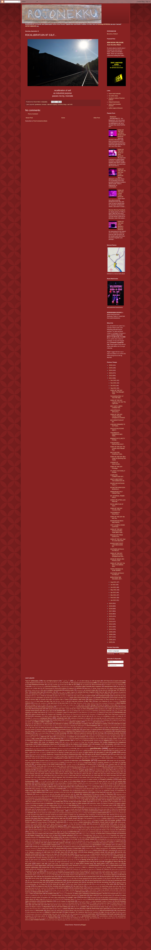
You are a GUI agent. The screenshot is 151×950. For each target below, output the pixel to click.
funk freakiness (53, 748)
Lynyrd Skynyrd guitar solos (90, 788)
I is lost (99, 764)
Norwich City (112, 807)
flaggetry (106, 740)
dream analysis (97, 729)
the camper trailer (93, 873)
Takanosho (91, 869)
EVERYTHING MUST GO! (32, 736)
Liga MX (56, 785)
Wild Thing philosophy (120, 910)
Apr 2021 (113, 592)
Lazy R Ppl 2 (111, 781)
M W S (102, 788)
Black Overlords (114, 701)
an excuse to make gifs (91, 690)
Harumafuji (94, 756)
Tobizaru (61, 893)
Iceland (87, 766)
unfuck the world (93, 899)
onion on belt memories (92, 811)
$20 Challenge (86, 681)
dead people (48, 724)
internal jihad (106, 768)
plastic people (73, 818)
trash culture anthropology (58, 897)
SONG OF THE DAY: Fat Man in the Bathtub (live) (117, 564)
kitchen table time (52, 779)
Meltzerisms (44, 794)
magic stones (29, 790)
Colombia (27, 718)
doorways (39, 729)
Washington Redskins (117, 905)
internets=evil (29, 770)
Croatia (114, 720)
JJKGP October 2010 (43, 777)
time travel (39, 893)
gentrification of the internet (33, 750)
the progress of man (41, 886)
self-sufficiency (119, 844)
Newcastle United (107, 805)
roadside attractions (67, 835)
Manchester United (79, 790)
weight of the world (116, 906)
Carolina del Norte (85, 710)
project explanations (85, 822)
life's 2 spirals (119, 783)
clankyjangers (38, 716)
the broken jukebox (79, 873)
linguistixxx (96, 785)
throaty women (92, 891)
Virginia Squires (116, 903)
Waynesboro (47, 906)
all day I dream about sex (99, 688)
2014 (110, 619)
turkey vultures (29, 899)
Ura (57, 901)
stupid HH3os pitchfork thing (84, 863)
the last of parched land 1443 (117, 880)
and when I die (50, 692)
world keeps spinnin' (39, 916)
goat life (106, 750)
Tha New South (31, 873)
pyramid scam (105, 824)
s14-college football (88, 839)
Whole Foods (50, 910)
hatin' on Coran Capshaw (115, 756)
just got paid (95, 777)
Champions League (61, 712)
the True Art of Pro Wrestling (46, 888)
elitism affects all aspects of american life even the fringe (87, 733)
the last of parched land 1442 (96, 880)
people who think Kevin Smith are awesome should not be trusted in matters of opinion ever (51, 814)
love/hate (60, 788)
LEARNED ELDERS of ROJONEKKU (45, 783)
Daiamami (88, 722)
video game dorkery (73, 903)
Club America (97, 716)
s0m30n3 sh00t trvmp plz (33, 839)
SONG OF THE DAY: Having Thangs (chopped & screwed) (117, 416)
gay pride (111, 748)
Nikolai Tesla (39, 807)
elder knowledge (61, 733)
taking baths (115, 869)
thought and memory (68, 891)
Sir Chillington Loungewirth (34, 852)
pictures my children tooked (48, 816)
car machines (58, 710)
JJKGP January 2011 (46, 773)
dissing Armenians (88, 727)
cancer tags (48, 710)
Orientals (30, 813)
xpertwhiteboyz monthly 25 (107, 916)
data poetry (28, 723)
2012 (110, 624)
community (35, 718)
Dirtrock (69, 727)
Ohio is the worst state (103, 809)
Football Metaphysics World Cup (47, 744)
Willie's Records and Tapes (108, 912)
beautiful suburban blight (31, 699)
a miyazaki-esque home (66, 686)
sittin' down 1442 (62, 852)
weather (83, 906)
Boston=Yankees (53, 705)
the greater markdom (96, 878)
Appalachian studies (36, 694)
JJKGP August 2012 (70, 771)
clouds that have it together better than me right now (77, 716)
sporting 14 (44, 859)
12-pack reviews (118, 681)
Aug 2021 (114, 582)
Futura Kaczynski (63, 748)
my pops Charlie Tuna (83, 801)
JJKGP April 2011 (42, 771)
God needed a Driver (117, 750)
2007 (110, 637)
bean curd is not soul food (78, 697)
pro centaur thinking (72, 822)
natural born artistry (95, 803)
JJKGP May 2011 (86, 775)
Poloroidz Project (41, 820)
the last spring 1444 (105, 882)
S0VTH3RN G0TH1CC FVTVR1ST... (117, 549)
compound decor (46, 718)
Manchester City (67, 790)
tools (33, 895)
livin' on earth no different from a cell (49, 787)
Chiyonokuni (76, 714)
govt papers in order (103, 752)
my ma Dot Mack (46, 801)
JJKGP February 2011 (117, 771)
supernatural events (116, 865)
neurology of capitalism (37, 805)
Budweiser (113, 117)
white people (39, 910)
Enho (42, 735)
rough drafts (82, 837)
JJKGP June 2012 (35, 775)
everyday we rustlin (86, 735)
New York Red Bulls (95, 805)
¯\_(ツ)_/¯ (65, 681)
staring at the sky (87, 859)
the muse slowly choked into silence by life (79, 884)
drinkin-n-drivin (41, 731)
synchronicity (48, 869)
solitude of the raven (81, 856)
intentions (97, 768)
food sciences (94, 742)
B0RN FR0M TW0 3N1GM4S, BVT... (116, 578)
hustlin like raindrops (103, 762)
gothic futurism (89, 752)
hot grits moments (53, 762)
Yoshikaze (76, 918)
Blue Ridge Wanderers (76, 703)
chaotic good (72, 712)
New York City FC (83, 805)
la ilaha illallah (75, 781)
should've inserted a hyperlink (75, 850)
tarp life (35, 871)
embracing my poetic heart (115, 733)
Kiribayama (34, 779)
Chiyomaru (67, 714)
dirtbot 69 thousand (46, 727)
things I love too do (58, 890)
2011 (110, 627)
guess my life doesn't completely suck (99, 754)
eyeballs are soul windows (77, 737)
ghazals (73, 750)
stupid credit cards (53, 863)
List (102, 785)
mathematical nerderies (81, 792)
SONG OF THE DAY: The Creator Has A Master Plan (117, 448)
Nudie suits (31, 809)
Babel (69, 695)
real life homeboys (38, 829)
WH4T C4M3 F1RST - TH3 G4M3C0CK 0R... (117, 480)
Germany (53, 750)
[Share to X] (56, 102)
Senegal (35, 846)
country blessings (44, 720)
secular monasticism (84, 844)
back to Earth (91, 696)
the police (111, 884)
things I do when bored (44, 890)
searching (62, 844)
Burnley (51, 708)
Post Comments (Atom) (40, 121)
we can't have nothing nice (62, 906)
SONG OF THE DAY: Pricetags (116, 467)
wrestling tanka (65, 916)
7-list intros (120, 684)
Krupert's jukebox (106, 779)
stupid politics (101, 863)
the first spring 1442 (108, 876)
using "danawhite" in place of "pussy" (102, 901)
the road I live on (79, 886)
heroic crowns (106, 758)
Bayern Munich (59, 697)
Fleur (26, 742)
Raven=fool (75, 828)
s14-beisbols (66, 839)
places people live (85, 816)
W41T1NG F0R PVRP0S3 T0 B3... (116, 453)
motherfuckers (102, 798)
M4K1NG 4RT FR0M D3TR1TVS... (116, 535)
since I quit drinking (110, 850)
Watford (27, 906)
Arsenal (69, 694)
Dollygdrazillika (115, 727)
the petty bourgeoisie (99, 884)
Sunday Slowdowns (73, 865)
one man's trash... (59, 811)
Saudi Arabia (109, 841)
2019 (110, 606)
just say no (104, 777)
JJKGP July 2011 (86, 773)
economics (109, 731)
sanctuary (80, 841)
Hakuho (42, 756)
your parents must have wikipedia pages (55, 919)
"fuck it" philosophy (31, 681)
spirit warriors (34, 859)
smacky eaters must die (83, 854)
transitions (45, 897)
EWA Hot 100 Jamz (47, 737)
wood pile (75, 914)
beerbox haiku (59, 699)
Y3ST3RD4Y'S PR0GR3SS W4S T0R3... (116, 434)
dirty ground (77, 727)
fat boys (66, 738)
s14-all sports (45, 839)
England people (34, 735)
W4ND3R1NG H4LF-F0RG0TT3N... (116, 492)
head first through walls (45, 758)
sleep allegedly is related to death (94, 852)
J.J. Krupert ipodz (82, 770)
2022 (110, 375)
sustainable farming (60, 867)
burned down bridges (83, 707)
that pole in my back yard (47, 873)
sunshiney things (62, 104)
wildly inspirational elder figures (35, 912)
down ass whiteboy (50, 729)
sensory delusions (44, 846)
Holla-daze (75, 760)
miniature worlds (68, 796)
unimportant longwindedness (110, 899)
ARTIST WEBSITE (30, 26)
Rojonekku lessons (30, 837)
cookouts (87, 718)
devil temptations (92, 725)
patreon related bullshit (99, 813)
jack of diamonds (97, 770)
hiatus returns (29, 760)
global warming (88, 750)
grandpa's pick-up (35, 754)
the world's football (62, 888)
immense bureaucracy (117, 766)
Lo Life (89, 786)
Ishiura (68, 770)
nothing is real (121, 807)
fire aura (98, 740)
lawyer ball (102, 781)
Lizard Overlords (79, 787)
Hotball (62, 762)
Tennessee (93, 871)
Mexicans (110, 794)
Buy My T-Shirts (76, 708)
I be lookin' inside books (55, 764)
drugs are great (52, 731)
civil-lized (28, 716)
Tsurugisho (116, 897)
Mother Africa (74, 798)
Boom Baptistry (121, 703)
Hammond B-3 (50, 756)
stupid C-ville (40, 863)
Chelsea (100, 712)
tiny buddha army (51, 893)
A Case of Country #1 (37, 686)
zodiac (86, 919)
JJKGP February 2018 (31, 773)
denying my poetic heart (77, 725)
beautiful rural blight (118, 697)
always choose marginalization (117, 688)
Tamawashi (28, 871)
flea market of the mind (118, 740)
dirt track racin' (34, 727)
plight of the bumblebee (86, 818)
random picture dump (91, 826)
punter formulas (64, 824)
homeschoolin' (102, 760)
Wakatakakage (83, 905)
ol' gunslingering (121, 809)
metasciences (87, 794)
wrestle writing (52, 916)
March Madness (37, 792)
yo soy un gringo (65, 918)
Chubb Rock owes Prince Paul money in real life (110, 714)
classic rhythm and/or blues (51, 716)
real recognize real (71, 829)
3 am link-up (55, 684)
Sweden (109, 867)
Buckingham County (31, 707)
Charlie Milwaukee (82, 712)
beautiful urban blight (46, 699)
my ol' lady (69, 801)
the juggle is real (34, 880)
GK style (80, 750)
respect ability (85, 833)
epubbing (48, 735)
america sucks (69, 690)
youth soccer (71, 919)
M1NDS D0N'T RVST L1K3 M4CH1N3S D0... (116, 545)
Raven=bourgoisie (65, 827)
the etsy (99, 874)
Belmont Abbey (99, 699)
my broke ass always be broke (92, 800)
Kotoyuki (84, 779)
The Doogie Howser (68, 874)
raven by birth (32, 828)
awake (56, 695)
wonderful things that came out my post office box (56, 914)
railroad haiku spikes (40, 826)
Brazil (100, 705)
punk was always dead (51, 824)
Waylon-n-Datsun (36, 906)
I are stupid (115, 762)
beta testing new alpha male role (46, 701)
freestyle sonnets (82, 746)
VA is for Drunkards (120, 901)
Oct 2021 (113, 385)
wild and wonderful (105, 910)
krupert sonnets (93, 779)
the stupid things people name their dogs (110, 886)
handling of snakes (83, 756)
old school (40, 811)
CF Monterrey (51, 712)
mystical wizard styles (38, 803)
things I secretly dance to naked (74, 890)
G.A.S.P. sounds (83, 748)
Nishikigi (47, 807)
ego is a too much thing (41, 733)
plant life (117, 816)
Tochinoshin (69, 893)
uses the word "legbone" (84, 901)
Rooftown (73, 837)
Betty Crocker (61, 701)
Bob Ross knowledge (101, 703)
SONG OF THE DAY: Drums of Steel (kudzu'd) (121, 153)
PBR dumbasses (113, 812)
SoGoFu (70, 855)
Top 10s (39, 895)
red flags (31, 831)
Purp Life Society (75, 824)
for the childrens (73, 744)
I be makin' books (70, 764)
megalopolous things (120, 792)
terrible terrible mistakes (104, 871)
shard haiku (77, 848)
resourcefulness (121, 831)
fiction (56, 740)
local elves (96, 787)
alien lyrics (88, 688)
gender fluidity (120, 748)
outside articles (52, 812)
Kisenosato (42, 779)
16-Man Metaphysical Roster (50, 682)
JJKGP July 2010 (74, 773)
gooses (81, 752)
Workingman (103, 914)
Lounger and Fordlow (49, 788)
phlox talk (27, 816)
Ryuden (124, 837)
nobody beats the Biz (90, 807)
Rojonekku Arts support (117, 835)
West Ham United (47, 908)
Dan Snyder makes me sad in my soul (114, 722)
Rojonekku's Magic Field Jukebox (49, 837)
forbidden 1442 (87, 744)
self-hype (108, 845)
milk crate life (45, 796)
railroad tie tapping (52, 104)
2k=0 (49, 684)
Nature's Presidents (108, 803)
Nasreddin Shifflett (71, 803)
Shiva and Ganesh (30, 850)
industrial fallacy (77, 768)
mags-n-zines (41, 790)
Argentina (54, 694)
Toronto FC (46, 895)
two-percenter (48, 899)
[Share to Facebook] (58, 102)
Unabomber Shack (69, 899)
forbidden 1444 (112, 744)
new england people (51, 805)
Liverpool (33, 786)
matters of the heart (97, 792)
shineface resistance (117, 848)
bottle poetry (81, 705)
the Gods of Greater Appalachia (80, 878)
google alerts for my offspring (55, 752)
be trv (66, 697)
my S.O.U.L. (96, 801)
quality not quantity (119, 824)
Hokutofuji (66, 760)
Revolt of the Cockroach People (107, 833)
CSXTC (29, 722)
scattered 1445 (86, 843)
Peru (113, 814)
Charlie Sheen (93, 712)
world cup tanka (115, 914)
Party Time (87, 812)
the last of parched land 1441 (75, 880)
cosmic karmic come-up (113, 718)
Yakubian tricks (53, 918)
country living (57, 720)
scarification (28, 843)
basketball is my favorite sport (45, 697)
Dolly (106, 727)
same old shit (71, 841)
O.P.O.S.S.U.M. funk (63, 809)
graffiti (114, 752)
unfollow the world (81, 899)
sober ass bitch (60, 855)
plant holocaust (108, 816)
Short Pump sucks (60, 850)
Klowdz (61, 779)
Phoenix (34, 816)
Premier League (30, 822)
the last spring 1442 (75, 882)
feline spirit (123, 738)
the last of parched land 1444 (37, 882)
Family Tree (46, 738)
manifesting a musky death (94, 790)
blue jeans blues (63, 703)
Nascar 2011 (60, 803)
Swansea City (100, 867)
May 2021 (114, 590)
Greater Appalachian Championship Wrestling (54, 754)
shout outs (88, 850)
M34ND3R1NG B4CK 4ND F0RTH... (116, 521)
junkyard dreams (73, 777)
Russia (105, 837)
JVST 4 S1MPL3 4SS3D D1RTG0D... (117, 525)
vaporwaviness (50, 903)
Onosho (114, 811)
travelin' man (72, 897)
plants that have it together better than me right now (49, 818)
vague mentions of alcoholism (36, 903)
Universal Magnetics (46, 901)
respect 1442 (42, 833)
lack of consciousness (90, 781)
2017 (110, 611)
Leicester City (97, 783)
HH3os (121, 758)
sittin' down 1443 (76, 852)
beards (91, 697)
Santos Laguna (89, 841)
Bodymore (112, 703)
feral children (39, 740)
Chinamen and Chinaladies (55, 714)
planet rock (97, 816)
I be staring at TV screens (85, 764)
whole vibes (60, 910)
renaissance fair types (95, 831)
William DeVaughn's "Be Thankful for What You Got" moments (81, 912)
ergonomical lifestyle (58, 735)
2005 (110, 642)
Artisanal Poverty (119, 694)
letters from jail (108, 783)
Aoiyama (115, 692)
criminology (106, 720)
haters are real (103, 756)
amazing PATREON (104, 24)
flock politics (34, 742)
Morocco (49, 798)
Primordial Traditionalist (56, 822)
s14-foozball (100, 839)
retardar (93, 833)
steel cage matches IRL (111, 859)
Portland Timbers (86, 820)
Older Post (97, 118)
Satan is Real (99, 841)
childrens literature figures (38, 714)
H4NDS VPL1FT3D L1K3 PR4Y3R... (117, 500)
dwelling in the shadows (73, 731)
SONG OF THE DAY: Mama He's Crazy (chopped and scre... (117, 555)
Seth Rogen (99, 846)
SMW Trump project (118, 854)
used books (71, 901)
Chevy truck (108, 712)
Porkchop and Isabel (74, 820)
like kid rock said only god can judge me (71, 785)
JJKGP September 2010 (58, 777)
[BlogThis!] (54, 102)
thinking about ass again (55, 891)
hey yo (115, 758)
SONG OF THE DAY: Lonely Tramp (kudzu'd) (121, 194)
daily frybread (97, 722)
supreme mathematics (32, 867)
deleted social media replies (45, 725)
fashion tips (57, 738)
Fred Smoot (54, 746)
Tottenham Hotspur (56, 895)
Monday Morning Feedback (117, 210)
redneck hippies (56, 831)
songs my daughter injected (64, 857)
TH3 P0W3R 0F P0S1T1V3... (115, 513)
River (56, 835)
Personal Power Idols (103, 814)
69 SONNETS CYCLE (109, 684)
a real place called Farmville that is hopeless (88, 686)
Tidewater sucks (120, 891)
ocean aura (74, 809)
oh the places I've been (87, 809)
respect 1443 (53, 833)
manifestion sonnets (109, 790)
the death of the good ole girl (42, 874)
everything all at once (101, 735)
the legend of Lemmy (120, 882)
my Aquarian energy (75, 800)
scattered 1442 (51, 843)
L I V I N (41, 781)
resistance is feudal (109, 831)
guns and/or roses (118, 754)
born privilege (32, 705)
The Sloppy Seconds (92, 886)
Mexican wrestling (99, 794)
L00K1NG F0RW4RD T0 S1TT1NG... (117, 425)
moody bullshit (41, 798)
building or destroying (47, 707)
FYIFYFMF (73, 748)
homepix (44, 104)
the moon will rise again (57, 884)
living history (67, 787)
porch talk (63, 820)
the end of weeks (90, 874)
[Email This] (52, 102)
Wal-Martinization (94, 905)
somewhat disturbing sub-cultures (45, 857)
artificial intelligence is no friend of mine (84, 694)
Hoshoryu (44, 762)
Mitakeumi (79, 796)
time (31, 893)
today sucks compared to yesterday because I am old (91, 893)
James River (109, 770)
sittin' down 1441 (49, 852)
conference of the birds (77, 718)
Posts (111, 662)
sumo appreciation (40, 865)
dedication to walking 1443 (103, 724)
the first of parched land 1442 (48, 876)
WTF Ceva (76, 916)
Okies (113, 809)
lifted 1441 (28, 785)
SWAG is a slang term (88, 867)
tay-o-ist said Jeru (51, 871)
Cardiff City (68, 710)
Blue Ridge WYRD (89, 703)
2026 (110, 365)
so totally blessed (49, 855)
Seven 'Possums (31, 848)
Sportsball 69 (55, 859)
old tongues (49, 811)
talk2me (122, 869)
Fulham (45, 748)
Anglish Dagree (71, 692)
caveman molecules (106, 710)
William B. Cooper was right (53, 912)
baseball (32, 697)
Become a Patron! (112, 34)
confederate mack (62, 718)
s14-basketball (55, 839)
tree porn (84, 897)
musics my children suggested (60, 800)
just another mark (85, 777)
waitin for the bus (72, 905)
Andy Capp (61, 692)
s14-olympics (118, 839)
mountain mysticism (115, 798)
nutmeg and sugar (41, 809)
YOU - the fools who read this (89, 918)
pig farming (73, 816)
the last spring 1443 (90, 882)
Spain (26, 859)
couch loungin (33, 720)
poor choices (53, 820)
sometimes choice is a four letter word (100, 855)
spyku (62, 859)
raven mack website (115, 93)
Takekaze (106, 869)
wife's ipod (94, 910)
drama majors (86, 729)
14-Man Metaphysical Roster (33, 682)
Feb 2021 (114, 597)
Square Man (70, 859)
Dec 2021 (114, 380)
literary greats (108, 785)
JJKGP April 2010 (30, 771)
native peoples (82, 803)
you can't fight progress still (106, 918)
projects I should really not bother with (105, 822)
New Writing (72, 805)
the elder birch (80, 874)
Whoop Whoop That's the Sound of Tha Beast (77, 910)
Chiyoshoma (84, 714)
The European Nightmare (110, 874)
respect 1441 (31, 833)
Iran (62, 770)
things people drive (39, 892)
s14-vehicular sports (55, 841)
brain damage (91, 705)
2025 (110, 368)
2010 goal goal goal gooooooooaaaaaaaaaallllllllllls (112, 682)
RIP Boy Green (48, 835)
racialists (28, 826)
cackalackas (101, 708)
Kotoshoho (77, 779)
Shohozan (39, 850)
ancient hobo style (37, 692)
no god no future (77, 807)
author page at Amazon (116, 108)
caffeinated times (119, 708)
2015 (110, 616)
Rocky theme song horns (102, 835)
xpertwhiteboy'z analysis (89, 916)
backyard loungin (104, 696)
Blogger (83, 925)
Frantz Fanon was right (31, 746)
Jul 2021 (113, 584)
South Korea (83, 857)
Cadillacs (110, 708)
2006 (110, 639)
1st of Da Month (64, 682)
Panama (80, 812)
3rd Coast (64, 684)
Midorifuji (27, 796)
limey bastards (87, 785)
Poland (116, 818)
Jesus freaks (119, 770)
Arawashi (47, 694)
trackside (117, 895)
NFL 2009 (117, 805)
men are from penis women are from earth (61, 794)
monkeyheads (31, 798)
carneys (75, 710)
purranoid (95, 824)
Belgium (91, 699)
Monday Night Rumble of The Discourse (115, 796)
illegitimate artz (102, 766)
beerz (67, 699)
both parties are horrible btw (67, 705)
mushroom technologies (41, 800)
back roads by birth (79, 695)
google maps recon (70, 752)
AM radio (43, 690)
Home (63, 118)
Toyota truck (83, 895)
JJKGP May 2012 (98, 775)
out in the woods (40, 812)
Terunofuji (114, 871)
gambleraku (38, 104)
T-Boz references (58, 869)
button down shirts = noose (62, 708)
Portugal (95, 820)
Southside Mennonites (105, 857)
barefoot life (117, 695)
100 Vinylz (107, 681)
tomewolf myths (114, 893)
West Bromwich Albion (35, 908)
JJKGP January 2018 (61, 773)
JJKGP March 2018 (62, 775)
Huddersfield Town (71, 762)
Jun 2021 (114, 587)
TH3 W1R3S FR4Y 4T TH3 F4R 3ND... (116, 397)
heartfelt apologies (95, 758)
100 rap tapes (96, 681)
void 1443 (69, 104)
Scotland (116, 843)
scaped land (119, 841)
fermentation (49, 740)
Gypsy (27, 756)
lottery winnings (36, 788)
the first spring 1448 (37, 878)
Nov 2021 (114, 383)
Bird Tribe (89, 701)
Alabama (71, 688)
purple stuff (85, 824)
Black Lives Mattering (101, 701)
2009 (110, 632)
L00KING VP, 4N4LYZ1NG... (115, 463)
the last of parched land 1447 (57, 882)
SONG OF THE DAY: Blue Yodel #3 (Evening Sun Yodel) (118, 458)
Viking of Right (85, 903)
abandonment (108, 686)
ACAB (122, 686)
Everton (77, 735)
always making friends (33, 690)
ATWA (42, 695)
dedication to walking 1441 (63, 724)
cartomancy (95, 710)
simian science (97, 850)
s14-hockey (110, 839)
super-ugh (105, 865)
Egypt (52, 733)
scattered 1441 (38, 843)
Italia (73, 770)
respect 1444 (64, 833)
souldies (75, 857)
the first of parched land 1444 (90, 876)
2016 (110, 614)
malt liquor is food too (55, 790)
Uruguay (63, 901)
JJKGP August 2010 (55, 771)
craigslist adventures (77, 720)
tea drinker (61, 871)
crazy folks (87, 720)
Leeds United (88, 783)
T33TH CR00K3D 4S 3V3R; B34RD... (116, 569)
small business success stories (100, 854)
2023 (110, 373)
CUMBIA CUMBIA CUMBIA (42, 722)
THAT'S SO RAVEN (64, 873)
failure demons (116, 736)
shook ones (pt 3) (48, 850)
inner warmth (89, 768)
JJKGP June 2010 (111, 773)
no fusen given (66, 807)
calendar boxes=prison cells (33, 710)
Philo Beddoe (120, 814)
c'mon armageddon (88, 709)
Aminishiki (79, 690)
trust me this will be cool (104, 897)
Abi (117, 686)
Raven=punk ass (107, 827)
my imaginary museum (111, 800)
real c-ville (28, 829)
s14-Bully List (75, 839)
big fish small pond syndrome (75, 701)
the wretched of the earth (79, 888)
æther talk (37, 688)
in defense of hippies (51, 768)
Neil (28, 805)
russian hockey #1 (114, 837)
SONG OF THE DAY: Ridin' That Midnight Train (117, 392)
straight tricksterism (62, 861)
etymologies (70, 735)
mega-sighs (109, 792)
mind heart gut (56, 796)
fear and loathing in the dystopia (78, 738)
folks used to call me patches (70, 742)
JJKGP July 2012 (98, 773)
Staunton (100, 859)
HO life (60, 760)
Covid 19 (67, 720)
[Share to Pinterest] (60, 102)
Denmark (66, 725)
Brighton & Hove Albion (111, 705)
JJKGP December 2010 (85, 771)
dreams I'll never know (112, 729)
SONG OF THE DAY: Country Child (116, 509)
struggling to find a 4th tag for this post (90, 861)
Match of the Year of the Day (64, 792)
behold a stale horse (79, 699)
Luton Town (69, 788)
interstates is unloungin (42, 770)
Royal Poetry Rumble (93, 837)
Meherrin (29, 794)
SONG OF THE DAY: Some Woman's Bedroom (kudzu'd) (121, 225)
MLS (101, 796)
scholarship (95, 843)
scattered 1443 (63, 843)
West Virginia (58, 908)
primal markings (42, 822)
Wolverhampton (122, 912)
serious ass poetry (86, 846)
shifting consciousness (102, 848)
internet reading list (119, 768)
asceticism (28, 695)
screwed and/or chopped (48, 845)
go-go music (98, 750)
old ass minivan (31, 811)
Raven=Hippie (86, 827)
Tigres (26, 893)
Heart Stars (85, 758)
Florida (43, 742)
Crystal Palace (122, 720)
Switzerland (40, 869)
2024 (110, 370)
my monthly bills (58, 801)
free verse (71, 746)
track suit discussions (106, 895)
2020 (110, 603)
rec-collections (121, 830)
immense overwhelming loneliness (34, 768)
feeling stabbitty (113, 738)
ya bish (38, 918)
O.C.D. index (51, 809)
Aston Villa (36, 695)
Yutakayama (79, 919)
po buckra (97, 818)
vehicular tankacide (61, 903)
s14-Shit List (34, 841)
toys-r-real (93, 895)
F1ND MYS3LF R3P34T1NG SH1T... (117, 443)
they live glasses (114, 888)
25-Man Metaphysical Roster (35, 684)
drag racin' (76, 729)
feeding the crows (94, 738)
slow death (111, 852)
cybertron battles (75, 722)
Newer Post (29, 118)
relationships (73, 832)
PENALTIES (123, 812)
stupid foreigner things (67, 863)
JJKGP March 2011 (48, 775)
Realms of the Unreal (107, 829)
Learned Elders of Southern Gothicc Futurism (70, 783)
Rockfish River (88, 835)
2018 (110, 608)
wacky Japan (61, 905)
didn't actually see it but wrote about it (110, 725)
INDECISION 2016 (64, 768)
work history (91, 914)
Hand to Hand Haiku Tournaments (65, 756)
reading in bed (118, 828)
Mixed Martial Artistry (90, 796)
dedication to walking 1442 (83, 724)
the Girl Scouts (66, 878)
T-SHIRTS (68, 869)
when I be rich (75, 908)
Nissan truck (55, 807)
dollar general (98, 727)
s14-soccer (44, 841)
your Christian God (36, 920)
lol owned (105, 786)
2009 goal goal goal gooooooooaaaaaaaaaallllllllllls (84, 682)
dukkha (62, 731)
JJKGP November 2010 (112, 775)
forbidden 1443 (99, 744)
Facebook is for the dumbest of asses (99, 736)
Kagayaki (111, 777)
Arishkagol (62, 694)
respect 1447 (75, 833)
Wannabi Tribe (105, 905)
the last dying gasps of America (51, 880)
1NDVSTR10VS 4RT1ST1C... (115, 411)
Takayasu (98, 869)
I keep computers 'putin (111, 764)
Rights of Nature (35, 835)
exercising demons (61, 736)
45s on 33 (72, 684)
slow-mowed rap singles (67, 854)
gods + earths (29, 752)
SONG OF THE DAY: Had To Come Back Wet (117, 540)
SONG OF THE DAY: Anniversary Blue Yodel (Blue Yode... (116, 530)
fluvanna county (54, 742)
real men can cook (59, 829)
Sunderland (84, 865)
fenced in (30, 740)
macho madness (119, 788)
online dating (106, 811)
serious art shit (75, 846)
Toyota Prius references (70, 895)
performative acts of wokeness (87, 814)
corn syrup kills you (98, 718)
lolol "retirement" (114, 786)
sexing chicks (60, 848)
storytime (51, 861)
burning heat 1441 (98, 707)
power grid (103, 820)
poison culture (106, 818)
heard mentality (75, 758)
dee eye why (32, 725)
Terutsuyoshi (122, 871)
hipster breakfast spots (42, 760)
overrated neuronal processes (67, 812)
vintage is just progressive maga (101, 903)
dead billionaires (38, 723)
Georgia (47, 750)
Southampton (93, 857)
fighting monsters (65, 740)
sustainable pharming (74, 867)
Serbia (67, 846)
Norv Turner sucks (102, 807)
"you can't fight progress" (50, 681)
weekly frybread (93, 906)
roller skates (65, 837)
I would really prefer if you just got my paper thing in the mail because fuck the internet (59, 766)
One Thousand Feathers (75, 811)
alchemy (79, 688)
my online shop (113, 96)
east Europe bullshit (90, 731)
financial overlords (88, 740)
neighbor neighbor (121, 803)
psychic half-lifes (37, 824)
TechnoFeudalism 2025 (72, 871)
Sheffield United (89, 848)
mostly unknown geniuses (61, 798)
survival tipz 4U (47, 867)
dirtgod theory (59, 727)
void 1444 (44, 905)
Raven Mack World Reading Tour (49, 827)
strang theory (73, 861)
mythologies (50, 803)
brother (122, 705)
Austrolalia (49, 695)
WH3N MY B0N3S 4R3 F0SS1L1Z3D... (117, 559)
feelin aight (104, 738)
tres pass (93, 897)
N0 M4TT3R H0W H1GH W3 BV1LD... (117, 488)
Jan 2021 (114, 600)
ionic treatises (55, 770)
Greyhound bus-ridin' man (76, 754)
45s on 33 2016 (96, 684)
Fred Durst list (44, 746)
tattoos (41, 871)
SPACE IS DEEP (118, 857)
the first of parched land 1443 (69, 876)
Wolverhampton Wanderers (34, 914)
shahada (69, 848)
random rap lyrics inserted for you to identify (112, 826)
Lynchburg (77, 788)
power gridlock (116, 820)
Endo (26, 735)
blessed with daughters (40, 703)
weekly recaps (104, 906)
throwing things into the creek (106, 891)
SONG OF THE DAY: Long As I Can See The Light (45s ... (118, 402)
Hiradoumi (53, 760)
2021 (110, 378)
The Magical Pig (43, 884)
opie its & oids (122, 811)
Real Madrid (49, 829)
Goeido (37, 752)
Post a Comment (33, 114)
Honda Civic (113, 760)
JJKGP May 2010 (73, 775)
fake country (35, 738)
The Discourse (56, 874)
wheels (65, 908)
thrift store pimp (80, 892)
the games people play (52, 878)
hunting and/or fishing (89, 762)
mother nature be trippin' (88, 798)
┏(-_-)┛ (76, 681)
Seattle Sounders (72, 844)
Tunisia (122, 897)
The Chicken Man (107, 873)
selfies (27, 846)
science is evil (106, 843)
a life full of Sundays (51, 686)
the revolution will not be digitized (60, 886)
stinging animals (36, 861)
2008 (110, 634)
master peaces (49, 792)
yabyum (44, 918)
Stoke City (44, 861)
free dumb (62, 746)
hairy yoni (34, 756)
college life (120, 716)
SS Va (77, 859)
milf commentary (36, 796)
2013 (110, 621)
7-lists (27, 686)
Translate (122, 653)
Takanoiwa (83, 869)
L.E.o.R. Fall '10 (51, 781)
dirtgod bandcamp (114, 102)
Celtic (116, 710)
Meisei (37, 794)
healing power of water (61, 758)
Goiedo (43, 752)
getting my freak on (64, 750)
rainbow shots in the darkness (75, 826)
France (122, 744)
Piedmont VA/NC (62, 816)
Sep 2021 (114, 388)
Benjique (119, 699)
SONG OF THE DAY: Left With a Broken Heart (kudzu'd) (122, 133)
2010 (110, 629)
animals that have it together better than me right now (94, 692)
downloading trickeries (65, 729)
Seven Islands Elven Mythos (45, 848)
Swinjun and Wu (29, 869)
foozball (62, 744)
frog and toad (94, 746)
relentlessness (83, 831)
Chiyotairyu (92, 714)
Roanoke (79, 835)
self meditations (97, 845)
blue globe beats (52, 703)
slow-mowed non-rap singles (49, 854)
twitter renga (39, 899)
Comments (113, 665)
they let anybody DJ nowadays (99, 888)
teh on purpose (84, 871)
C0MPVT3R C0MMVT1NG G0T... (117, 475)
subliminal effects (114, 863)
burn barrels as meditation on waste (66, 707)
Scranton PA (36, 844)
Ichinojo (93, 766)
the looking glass (31, 884)
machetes (109, 788)
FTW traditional (117, 746)
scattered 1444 (75, 843)
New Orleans (63, 805)
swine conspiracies (118, 867)
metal (77, 794)
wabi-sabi (52, 905)
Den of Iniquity (58, 725)
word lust (82, 914)
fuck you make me (36, 748)
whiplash (31, 910)
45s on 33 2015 (84, 684)
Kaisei (117, 777)
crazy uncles (96, 720)
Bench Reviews (110, 699)
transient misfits (36, 897)
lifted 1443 (47, 785)
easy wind (100, 731)
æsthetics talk (28, 688)
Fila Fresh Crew (77, 740)
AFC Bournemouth (48, 688)
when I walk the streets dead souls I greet (94, 908)
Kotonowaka (69, 779)
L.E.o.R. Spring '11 (64, 781)
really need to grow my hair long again (88, 829)
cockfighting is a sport (109, 716)
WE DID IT (76, 906)
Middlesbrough (120, 794)
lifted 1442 (38, 785)
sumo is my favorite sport (57, 865)
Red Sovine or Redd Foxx (43, 831)
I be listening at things (40, 764)
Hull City (80, 762)
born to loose (42, 705)
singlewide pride (122, 850)
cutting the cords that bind (60, 722)
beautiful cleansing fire (102, 697)
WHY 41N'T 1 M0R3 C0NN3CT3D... (116, 406)
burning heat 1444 (39, 709)
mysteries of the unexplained (110, 801)
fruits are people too (105, 746)
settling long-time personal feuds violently (115, 846)
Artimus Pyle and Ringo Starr (104, 694)
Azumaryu (63, 695)
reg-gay (65, 831)
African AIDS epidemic (61, 688)
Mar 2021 (114, 595)
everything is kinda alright (117, 735)
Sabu (63, 841)
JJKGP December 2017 (101, 771)
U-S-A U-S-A (58, 899)
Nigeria (32, 807)
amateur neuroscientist (55, 690)
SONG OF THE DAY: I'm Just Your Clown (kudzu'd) (122, 172)
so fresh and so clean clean (33, 856)
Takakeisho (76, 869)
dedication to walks (120, 724)
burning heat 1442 (112, 707)
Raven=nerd (96, 827)
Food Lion (84, 742)
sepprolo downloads (57, 846)
